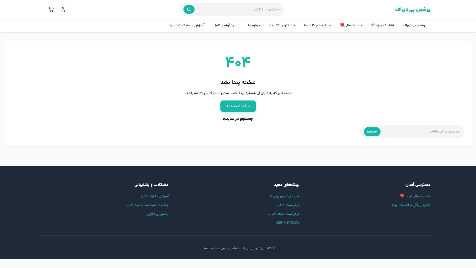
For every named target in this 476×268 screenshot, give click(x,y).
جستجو (372, 131)
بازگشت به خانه (238, 106)
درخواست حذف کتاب (283, 214)
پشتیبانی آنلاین (158, 214)
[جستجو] (189, 9)
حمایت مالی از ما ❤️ (415, 196)
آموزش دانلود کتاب (155, 196)
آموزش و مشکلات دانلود (187, 25)
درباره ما (254, 25)
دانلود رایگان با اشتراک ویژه (411, 205)
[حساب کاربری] (63, 9)
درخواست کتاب (288, 205)
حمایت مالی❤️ (351, 25)
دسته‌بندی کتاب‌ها (317, 25)
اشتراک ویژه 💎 (382, 25)
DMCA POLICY (287, 223)
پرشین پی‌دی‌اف (412, 9)
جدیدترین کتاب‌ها (282, 25)
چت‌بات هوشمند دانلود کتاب (147, 205)
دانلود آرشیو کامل (226, 25)
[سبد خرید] (51, 9)
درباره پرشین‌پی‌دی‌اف (283, 196)
